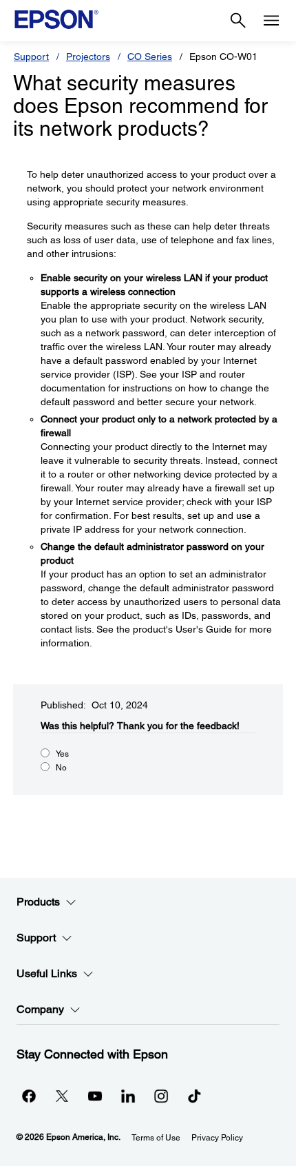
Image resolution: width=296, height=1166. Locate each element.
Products (38, 901)
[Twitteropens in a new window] (62, 1095)
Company (40, 1009)
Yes (62, 754)
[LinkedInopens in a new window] (128, 1095)
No (61, 768)
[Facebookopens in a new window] (29, 1095)
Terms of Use (155, 1138)
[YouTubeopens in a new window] (95, 1095)
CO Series (149, 56)
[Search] (238, 21)
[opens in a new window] (194, 1095)
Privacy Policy (217, 1138)
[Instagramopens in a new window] (161, 1095)
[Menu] (271, 21)
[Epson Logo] (56, 19)
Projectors (88, 56)
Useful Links (47, 973)
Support (31, 56)
